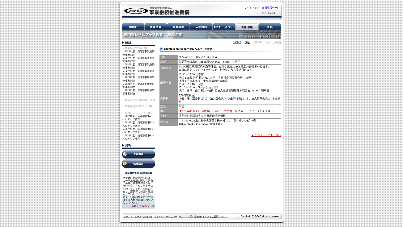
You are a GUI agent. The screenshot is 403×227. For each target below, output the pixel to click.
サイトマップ (251, 7)
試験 (247, 42)
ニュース (136, 216)
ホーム (127, 216)
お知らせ (147, 216)
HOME (237, 42)
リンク (182, 216)
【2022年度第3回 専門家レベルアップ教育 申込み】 (212, 111)
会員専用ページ (271, 7)
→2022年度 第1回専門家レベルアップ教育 (138, 137)
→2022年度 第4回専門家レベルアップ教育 (138, 118)
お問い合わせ (194, 216)
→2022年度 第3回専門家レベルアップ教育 (138, 124)
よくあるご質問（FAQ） (215, 216)
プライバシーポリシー (165, 216)
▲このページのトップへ (266, 135)
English (271, 13)
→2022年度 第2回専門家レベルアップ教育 (138, 131)
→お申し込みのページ (141, 206)
